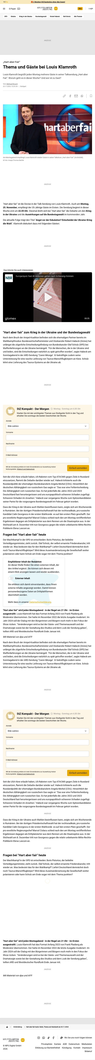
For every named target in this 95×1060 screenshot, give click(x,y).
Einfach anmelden (78, 468)
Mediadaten (87, 1044)
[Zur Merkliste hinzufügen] (90, 96)
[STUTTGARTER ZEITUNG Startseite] (47, 8)
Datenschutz (74, 1044)
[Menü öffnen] (4, 8)
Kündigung (66, 1048)
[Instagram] (39, 1038)
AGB (65, 1044)
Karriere (57, 1044)
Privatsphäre (46, 1044)
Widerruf (88, 1051)
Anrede (8, 421)
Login (91, 8)
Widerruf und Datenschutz (26, 469)
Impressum (87, 1048)
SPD (5, 16)
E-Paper (12, 9)
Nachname (10, 444)
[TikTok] (49, 1038)
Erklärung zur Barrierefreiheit (47, 1048)
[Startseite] (7, 1027)
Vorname (9, 432)
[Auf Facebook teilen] (70, 96)
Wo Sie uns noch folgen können (78, 1038)
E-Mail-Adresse (11, 455)
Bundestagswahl (41, 16)
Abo (80, 9)
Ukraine (13, 16)
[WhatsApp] (44, 1038)
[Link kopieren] (64, 96)
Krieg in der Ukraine (25, 16)
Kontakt (76, 1048)
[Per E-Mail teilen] (76, 96)
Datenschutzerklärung (40, 602)
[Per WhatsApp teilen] (82, 96)
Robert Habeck (55, 16)
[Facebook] (54, 1038)
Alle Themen (78, 16)
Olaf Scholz (67, 16)
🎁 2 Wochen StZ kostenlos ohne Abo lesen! (48, 2)
